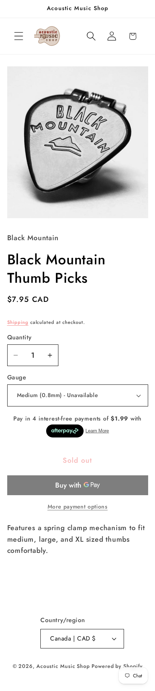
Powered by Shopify (117, 666)
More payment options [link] (78, 507)
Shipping (17, 322)
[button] (18, 36)
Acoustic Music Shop (63, 666)
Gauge (16, 377)
